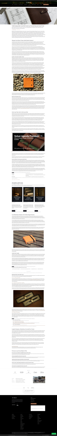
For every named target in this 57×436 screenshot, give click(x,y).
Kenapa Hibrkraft (39, 418)
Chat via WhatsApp (33, 403)
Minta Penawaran (46, 4)
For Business (25, 4)
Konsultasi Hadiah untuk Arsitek (15, 346)
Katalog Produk (21, 416)
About (13, 0)
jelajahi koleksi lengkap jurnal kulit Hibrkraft (35, 279)
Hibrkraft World (24, 0)
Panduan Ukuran (21, 418)
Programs (30, 418)
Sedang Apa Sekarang (40, 420)
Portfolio (21, 0)
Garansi (38, 419)
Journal (29, 4)
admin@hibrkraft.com (33, 401)
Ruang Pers (39, 417)
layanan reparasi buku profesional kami (25, 108)
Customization (30, 417)
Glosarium (21, 421)
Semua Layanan (13, 418)
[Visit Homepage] (28, 2)
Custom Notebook (20, 4)
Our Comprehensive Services (18, 0)
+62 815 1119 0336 (32, 400)
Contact (26, 0)
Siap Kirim (21, 417)
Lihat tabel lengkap (28, 271)
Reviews (15, 0)
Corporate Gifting (30, 415)
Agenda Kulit (21, 415)
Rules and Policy (39, 421)
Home (12, 0)
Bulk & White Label (30, 416)
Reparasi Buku (16, 4)
